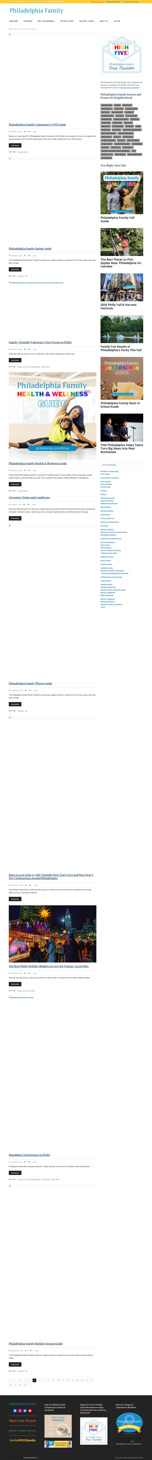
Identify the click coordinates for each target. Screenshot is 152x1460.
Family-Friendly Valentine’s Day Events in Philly (40, 342)
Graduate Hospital (121, 119)
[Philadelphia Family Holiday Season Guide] (52, 1262)
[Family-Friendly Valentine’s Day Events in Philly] (52, 310)
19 (15, 1385)
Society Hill (115, 147)
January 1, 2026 (16, 504)
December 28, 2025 (17, 690)
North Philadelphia (33, 367)
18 (10, 1385)
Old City (117, 137)
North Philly (45, 367)
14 (77, 1380)
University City (107, 154)
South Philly (31, 991)
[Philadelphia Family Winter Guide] (52, 602)
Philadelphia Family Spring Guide (30, 249)
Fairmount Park (107, 115)
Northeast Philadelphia (132, 130)
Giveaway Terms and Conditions (29, 498)
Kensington (117, 122)
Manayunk (129, 126)
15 (82, 1380)
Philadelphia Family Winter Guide (30, 684)
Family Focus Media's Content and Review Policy (129, 1457)
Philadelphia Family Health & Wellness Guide (38, 464)
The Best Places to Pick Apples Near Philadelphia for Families (121, 262)
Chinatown (119, 108)
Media (138, 126)
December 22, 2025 (17, 885)
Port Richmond (133, 140)
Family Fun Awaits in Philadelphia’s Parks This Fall (121, 348)
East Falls (105, 112)
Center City (21, 367)
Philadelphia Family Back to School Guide (120, 405)
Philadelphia (127, 137)
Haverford (135, 119)
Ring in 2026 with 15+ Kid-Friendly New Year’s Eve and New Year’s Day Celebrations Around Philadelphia (51, 876)
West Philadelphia (134, 154)
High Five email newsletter (129, 88)
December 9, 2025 (17, 973)
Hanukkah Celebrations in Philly (29, 1155)
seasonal (20, 276)
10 (58, 1380)
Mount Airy (106, 130)
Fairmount (129, 112)
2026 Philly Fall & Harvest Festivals (119, 306)
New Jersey (116, 130)
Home (10, 29)
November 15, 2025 (17, 1350)
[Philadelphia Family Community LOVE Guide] (52, 77)
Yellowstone (106, 158)
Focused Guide (22, 152)
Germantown (106, 119)
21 (25, 1385)
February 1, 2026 (16, 131)
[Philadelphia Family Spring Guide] (52, 201)
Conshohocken (131, 108)
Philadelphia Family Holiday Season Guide (36, 1344)
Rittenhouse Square (122, 144)
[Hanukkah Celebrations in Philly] (52, 1073)
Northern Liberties (108, 133)
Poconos (121, 140)
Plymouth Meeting (108, 140)
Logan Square (118, 126)
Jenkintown (106, 122)
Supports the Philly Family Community (115, 151)
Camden (117, 105)
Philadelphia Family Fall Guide (117, 219)
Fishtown (119, 115)
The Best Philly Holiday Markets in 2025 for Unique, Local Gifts (49, 966)
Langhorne (106, 126)
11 (63, 1380)
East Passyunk (117, 112)
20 (20, 1385)
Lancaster (128, 122)
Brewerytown (106, 105)
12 (28, 1350)
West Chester (120, 154)
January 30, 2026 (16, 349)
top (26, 276)
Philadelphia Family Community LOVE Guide (37, 125)
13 (72, 1380)
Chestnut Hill (107, 108)
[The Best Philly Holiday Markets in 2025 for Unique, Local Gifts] (52, 934)
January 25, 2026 (16, 470)
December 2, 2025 (17, 1162)
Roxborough (137, 144)
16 (86, 1380)
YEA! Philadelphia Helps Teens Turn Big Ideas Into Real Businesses (122, 448)
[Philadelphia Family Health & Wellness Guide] (52, 416)
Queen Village (107, 144)
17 (91, 1380)
